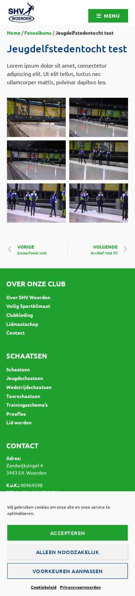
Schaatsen (18, 369)
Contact (15, 332)
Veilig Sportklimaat (28, 306)
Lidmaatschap (22, 324)
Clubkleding (19, 315)
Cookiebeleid (43, 587)
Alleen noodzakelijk (67, 552)
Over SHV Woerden (28, 297)
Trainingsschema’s (27, 404)
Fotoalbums (38, 32)
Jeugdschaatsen (24, 378)
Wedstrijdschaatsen (29, 387)
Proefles (16, 414)
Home (13, 32)
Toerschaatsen (23, 396)
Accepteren (67, 532)
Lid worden (19, 422)
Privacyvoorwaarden (80, 587)
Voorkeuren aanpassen (68, 571)
